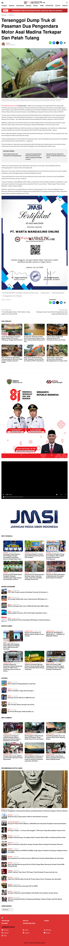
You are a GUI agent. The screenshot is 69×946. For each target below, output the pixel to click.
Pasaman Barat (45, 293)
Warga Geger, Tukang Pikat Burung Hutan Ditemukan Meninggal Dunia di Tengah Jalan (57, 359)
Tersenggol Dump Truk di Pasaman (12, 296)
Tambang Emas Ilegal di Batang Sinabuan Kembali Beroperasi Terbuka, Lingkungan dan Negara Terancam (33, 156)
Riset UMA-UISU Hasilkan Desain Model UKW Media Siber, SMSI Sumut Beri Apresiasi (11, 646)
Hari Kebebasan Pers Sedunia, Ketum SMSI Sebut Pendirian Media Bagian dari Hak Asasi (36, 858)
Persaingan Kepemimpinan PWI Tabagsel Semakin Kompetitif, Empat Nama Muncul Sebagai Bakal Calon (12, 556)
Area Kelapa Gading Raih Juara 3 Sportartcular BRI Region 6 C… (28, 599)
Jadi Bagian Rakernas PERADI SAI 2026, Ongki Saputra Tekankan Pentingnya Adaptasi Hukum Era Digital (37, 851)
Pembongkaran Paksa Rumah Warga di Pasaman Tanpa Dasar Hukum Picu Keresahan (34, 737)
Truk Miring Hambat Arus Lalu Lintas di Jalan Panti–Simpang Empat (55, 737)
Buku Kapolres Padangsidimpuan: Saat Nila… (22, 684)
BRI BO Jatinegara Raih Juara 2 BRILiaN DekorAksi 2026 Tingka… (29, 606)
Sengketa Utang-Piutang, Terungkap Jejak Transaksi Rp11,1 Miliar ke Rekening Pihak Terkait (36, 837)
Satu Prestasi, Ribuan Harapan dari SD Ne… (21, 705)
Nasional (10, 815)
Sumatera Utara (29, 631)
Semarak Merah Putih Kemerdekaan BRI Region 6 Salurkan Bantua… (29, 620)
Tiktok (5, 936)
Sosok (3, 809)
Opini (9, 703)
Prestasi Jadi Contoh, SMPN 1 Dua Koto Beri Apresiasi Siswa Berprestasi (13, 757)
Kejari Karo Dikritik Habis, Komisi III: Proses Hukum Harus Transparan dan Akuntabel (34, 879)
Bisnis (9, 590)
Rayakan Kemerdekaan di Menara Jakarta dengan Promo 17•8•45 (34, 634)
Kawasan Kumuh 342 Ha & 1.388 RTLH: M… (22, 698)
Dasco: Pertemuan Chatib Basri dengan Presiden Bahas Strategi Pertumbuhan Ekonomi (35, 844)
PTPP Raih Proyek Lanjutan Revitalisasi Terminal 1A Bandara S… (28, 592)
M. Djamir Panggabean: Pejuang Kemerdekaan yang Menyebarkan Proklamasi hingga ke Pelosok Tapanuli (34, 811)
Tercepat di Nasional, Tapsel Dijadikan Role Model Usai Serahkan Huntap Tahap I (33, 893)
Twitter (26, 930)
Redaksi (46, 921)
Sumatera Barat (7, 734)
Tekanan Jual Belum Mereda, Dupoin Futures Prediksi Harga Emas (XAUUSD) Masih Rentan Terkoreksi (34, 667)
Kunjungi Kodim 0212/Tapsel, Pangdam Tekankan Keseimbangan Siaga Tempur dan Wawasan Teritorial (12, 577)
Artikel (9, 682)
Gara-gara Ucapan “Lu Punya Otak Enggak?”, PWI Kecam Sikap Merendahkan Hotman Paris (36, 830)
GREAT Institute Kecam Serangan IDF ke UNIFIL (23, 886)
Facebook (6, 930)
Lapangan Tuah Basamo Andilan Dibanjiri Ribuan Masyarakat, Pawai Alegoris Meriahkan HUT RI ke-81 (12, 738)
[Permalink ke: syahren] (3, 44)
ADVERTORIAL (11, 822)
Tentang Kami (5, 921)
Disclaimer (4, 923)
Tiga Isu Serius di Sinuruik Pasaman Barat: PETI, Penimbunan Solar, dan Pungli (56, 338)
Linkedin (27, 933)
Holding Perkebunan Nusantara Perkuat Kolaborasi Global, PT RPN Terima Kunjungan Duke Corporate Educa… (12, 668)
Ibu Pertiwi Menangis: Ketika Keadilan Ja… (21, 711)
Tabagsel (5, 552)
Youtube (48, 933)
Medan (5, 642)
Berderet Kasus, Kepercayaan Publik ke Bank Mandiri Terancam (28, 817)
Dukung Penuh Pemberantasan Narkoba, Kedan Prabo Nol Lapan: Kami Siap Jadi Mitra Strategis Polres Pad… (34, 577)
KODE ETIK (25, 921)
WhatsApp (48, 930)
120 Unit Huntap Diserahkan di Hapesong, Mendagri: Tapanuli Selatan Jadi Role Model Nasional (35, 900)
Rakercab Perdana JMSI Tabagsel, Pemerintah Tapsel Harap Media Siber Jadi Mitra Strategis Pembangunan (55, 667)
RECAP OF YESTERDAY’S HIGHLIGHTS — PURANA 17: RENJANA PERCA (55, 634)
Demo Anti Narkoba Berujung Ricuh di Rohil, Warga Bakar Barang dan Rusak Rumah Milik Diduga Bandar (36, 865)
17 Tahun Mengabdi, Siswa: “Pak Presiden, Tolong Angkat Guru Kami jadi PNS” (15, 312)
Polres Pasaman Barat (58, 293)
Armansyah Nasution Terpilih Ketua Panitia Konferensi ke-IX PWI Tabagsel (34, 555)
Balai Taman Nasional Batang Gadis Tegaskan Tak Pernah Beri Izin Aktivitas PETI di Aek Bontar (34, 359)
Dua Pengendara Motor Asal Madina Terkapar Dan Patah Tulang (20, 293)
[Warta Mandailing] (34, 3)
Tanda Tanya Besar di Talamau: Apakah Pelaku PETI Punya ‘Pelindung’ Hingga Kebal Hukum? (11, 338)
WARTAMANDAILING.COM (9, 106)
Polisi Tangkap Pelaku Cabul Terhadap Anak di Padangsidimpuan (12, 155)
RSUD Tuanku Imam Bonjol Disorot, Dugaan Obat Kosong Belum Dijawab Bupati (55, 757)
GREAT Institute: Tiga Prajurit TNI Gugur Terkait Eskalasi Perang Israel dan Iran (33, 872)
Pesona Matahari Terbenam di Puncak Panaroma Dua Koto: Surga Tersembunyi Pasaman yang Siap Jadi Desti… (34, 758)
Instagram (6, 933)
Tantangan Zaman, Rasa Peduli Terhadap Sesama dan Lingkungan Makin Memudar (52, 312)
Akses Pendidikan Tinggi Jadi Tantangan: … (21, 691)
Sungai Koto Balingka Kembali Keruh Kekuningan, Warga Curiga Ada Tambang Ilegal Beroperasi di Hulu (34, 339)
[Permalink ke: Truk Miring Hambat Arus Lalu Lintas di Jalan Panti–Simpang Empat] (56, 727)
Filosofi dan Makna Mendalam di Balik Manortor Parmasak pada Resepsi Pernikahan (55, 576)
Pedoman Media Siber (29, 923)
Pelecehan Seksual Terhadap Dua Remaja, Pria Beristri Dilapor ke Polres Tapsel (56, 155)
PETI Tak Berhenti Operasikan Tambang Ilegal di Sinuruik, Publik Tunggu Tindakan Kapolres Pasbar (11, 360)
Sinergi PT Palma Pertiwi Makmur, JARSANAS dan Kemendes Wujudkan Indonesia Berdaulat (37, 823)
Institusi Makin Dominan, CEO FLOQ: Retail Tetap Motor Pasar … (28, 613)
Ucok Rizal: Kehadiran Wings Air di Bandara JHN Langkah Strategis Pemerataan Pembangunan (55, 556)
